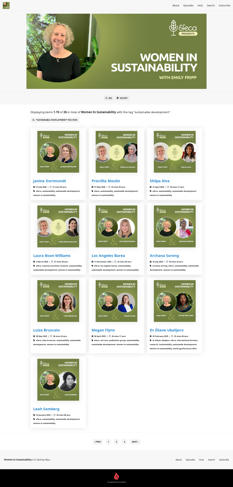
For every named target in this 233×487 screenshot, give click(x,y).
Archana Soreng (164, 255)
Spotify (124, 98)
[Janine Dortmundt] (58, 152)
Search (211, 5)
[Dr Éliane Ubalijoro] (174, 301)
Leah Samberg (46, 408)
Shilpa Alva (160, 180)
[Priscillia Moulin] (116, 152)
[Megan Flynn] (116, 301)
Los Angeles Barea (108, 255)
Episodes (188, 5)
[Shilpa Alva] (174, 152)
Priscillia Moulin (106, 180)
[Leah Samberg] (58, 380)
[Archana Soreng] (174, 226)
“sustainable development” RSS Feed (56, 119)
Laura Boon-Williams (52, 255)
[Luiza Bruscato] (58, 301)
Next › (135, 441)
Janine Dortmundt (49, 180)
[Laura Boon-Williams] (58, 226)
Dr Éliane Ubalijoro (167, 330)
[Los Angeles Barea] (116, 226)
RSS (110, 98)
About (175, 5)
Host (200, 5)
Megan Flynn (103, 330)
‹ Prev (97, 441)
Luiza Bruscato (46, 330)
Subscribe (224, 5)
